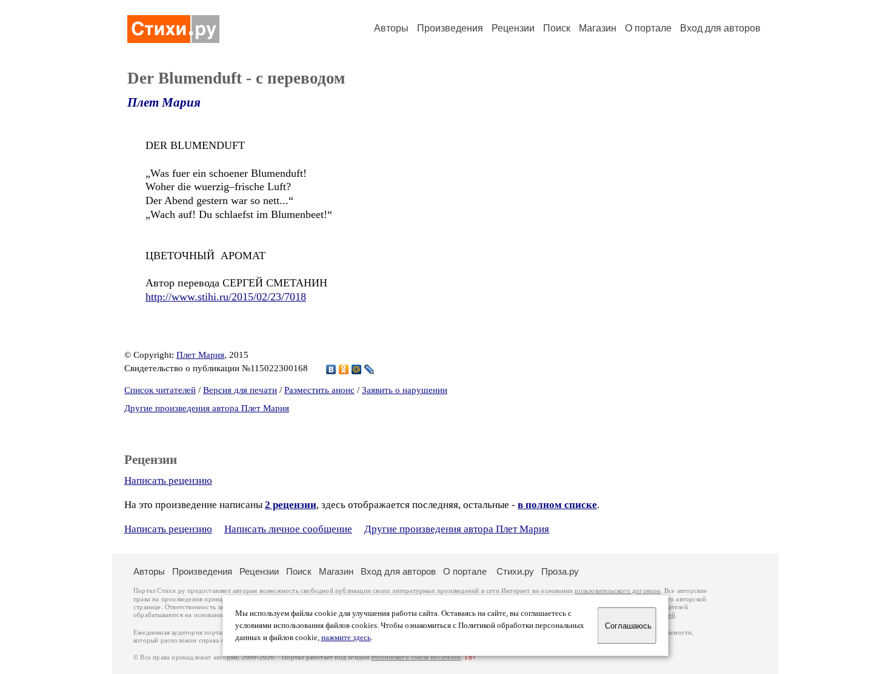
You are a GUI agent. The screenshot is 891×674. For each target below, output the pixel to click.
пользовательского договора (617, 590)
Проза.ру (560, 571)
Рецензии (513, 28)
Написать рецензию (168, 480)
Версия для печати (240, 390)
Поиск (556, 28)
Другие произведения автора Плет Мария (206, 408)
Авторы (391, 28)
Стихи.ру (515, 571)
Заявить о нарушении (404, 390)
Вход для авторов (720, 28)
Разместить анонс (319, 390)
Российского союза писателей (416, 657)
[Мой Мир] (356, 369)
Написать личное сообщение (288, 529)
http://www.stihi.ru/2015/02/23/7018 (225, 297)
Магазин (597, 28)
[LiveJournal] (369, 369)
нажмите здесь (346, 637)
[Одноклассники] (344, 369)
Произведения (450, 28)
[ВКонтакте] (331, 369)
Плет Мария (164, 102)
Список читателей (160, 390)
